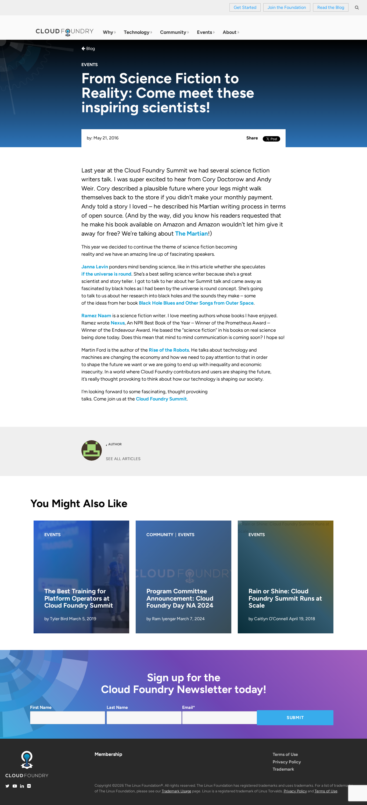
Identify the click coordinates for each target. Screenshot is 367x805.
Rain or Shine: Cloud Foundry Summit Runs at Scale (285, 598)
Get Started (245, 7)
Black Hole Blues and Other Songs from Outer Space (196, 303)
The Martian (191, 233)
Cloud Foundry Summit (161, 399)
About (229, 32)
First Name (41, 707)
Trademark (283, 769)
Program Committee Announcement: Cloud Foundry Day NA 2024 (179, 598)
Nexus (118, 323)
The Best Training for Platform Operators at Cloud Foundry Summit (78, 598)
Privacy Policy (287, 761)
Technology (136, 32)
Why (108, 32)
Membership (108, 754)
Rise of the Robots (169, 350)
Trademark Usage (176, 791)
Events (204, 32)
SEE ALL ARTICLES (123, 458)
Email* (188, 707)
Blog (90, 48)
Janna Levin (94, 267)
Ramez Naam (96, 316)
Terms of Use (285, 754)
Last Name (117, 707)
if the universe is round (106, 274)
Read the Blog (330, 7)
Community (173, 32)
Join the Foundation (287, 7)
